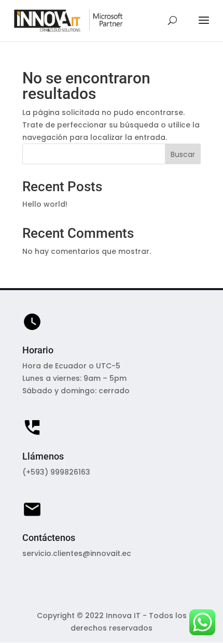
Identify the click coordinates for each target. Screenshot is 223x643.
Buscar (183, 154)
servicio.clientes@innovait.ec (76, 553)
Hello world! (44, 204)
